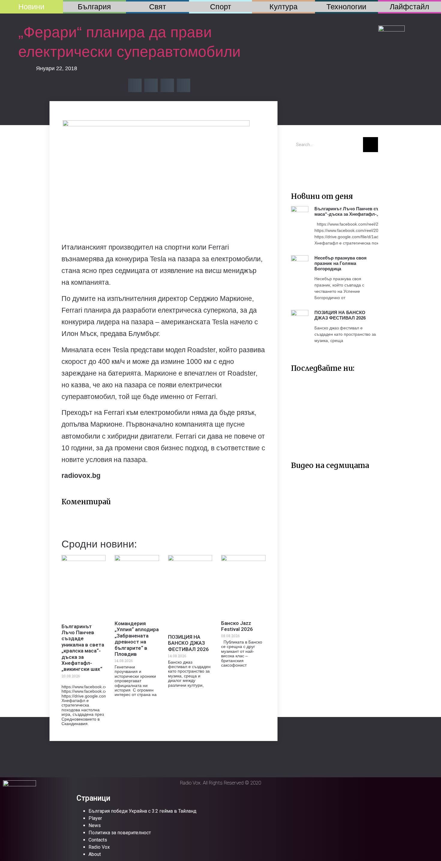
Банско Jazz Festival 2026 (237, 626)
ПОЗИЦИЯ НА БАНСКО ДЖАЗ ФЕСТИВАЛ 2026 (188, 643)
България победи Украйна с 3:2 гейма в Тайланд (142, 811)
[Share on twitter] (151, 85)
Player (95, 818)
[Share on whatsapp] (183, 85)
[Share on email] (167, 85)
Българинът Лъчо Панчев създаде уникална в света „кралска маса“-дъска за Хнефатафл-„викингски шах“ (83, 647)
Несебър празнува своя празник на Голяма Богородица (340, 263)
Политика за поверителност (119, 833)
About (94, 854)
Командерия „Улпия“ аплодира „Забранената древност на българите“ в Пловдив (137, 638)
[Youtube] (316, 165)
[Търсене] (370, 144)
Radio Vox (99, 847)
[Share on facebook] (135, 85)
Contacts (97, 840)
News (94, 825)
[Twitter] (298, 165)
